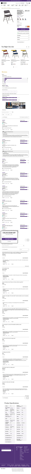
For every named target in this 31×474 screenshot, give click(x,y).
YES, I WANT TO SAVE (9, 239)
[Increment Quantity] (21, 23)
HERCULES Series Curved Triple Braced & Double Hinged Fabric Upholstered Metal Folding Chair (6, 60)
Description (18, 35)
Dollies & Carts (23, 5)
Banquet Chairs (17, 5)
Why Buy (18, 37)
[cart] (29, 3)
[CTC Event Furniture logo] (4, 3)
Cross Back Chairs (13, 5)
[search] (26, 3)
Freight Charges (22, 456)
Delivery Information (21, 449)
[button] (8, 17)
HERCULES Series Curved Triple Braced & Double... (18, 468)
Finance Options (22, 453)
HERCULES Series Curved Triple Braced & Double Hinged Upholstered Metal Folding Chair (25, 60)
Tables (2, 5)
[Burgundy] (21, 20)
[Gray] (18, 20)
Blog (16, 449)
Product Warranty (22, 459)
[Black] (23, 20)
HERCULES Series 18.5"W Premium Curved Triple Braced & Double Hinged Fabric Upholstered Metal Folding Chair (15, 60)
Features (18, 39)
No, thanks (9, 241)
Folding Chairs (5, 5)
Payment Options (22, 452)
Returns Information (21, 458)
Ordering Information (21, 451)
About (17, 448)
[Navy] (25, 20)
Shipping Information (21, 455)
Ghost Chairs (19, 5)
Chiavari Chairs (9, 5)
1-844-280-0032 (27, 33)
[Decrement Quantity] (18, 23)
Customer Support (29, 0)
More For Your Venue (26, 5)
